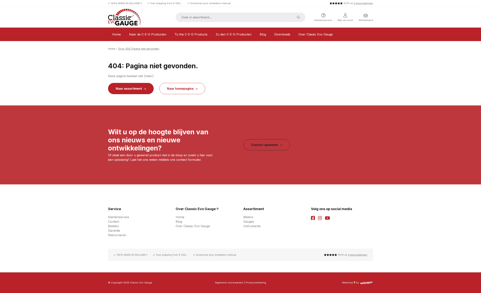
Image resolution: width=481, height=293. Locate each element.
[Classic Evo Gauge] (127, 17)
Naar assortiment (129, 88)
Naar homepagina (180, 88)
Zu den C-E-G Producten (233, 34)
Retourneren (117, 235)
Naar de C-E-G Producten (147, 34)
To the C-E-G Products (191, 34)
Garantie (114, 230)
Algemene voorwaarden (229, 282)
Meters (248, 217)
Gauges (248, 221)
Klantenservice (118, 217)
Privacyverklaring (256, 282)
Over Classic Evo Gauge (316, 34)
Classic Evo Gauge (141, 282)
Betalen (113, 226)
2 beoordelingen (363, 3)
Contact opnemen (264, 145)
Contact (113, 221)
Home (116, 34)
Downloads (282, 34)
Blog (263, 34)
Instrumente (252, 226)
